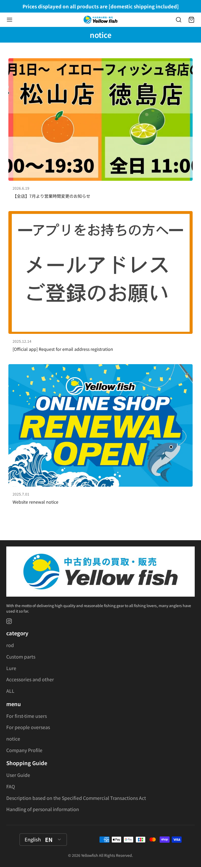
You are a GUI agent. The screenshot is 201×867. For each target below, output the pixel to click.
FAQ (10, 786)
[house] (100, 20)
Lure (11, 668)
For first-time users (26, 716)
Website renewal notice (100, 436)
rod (10, 645)
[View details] (100, 571)
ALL (10, 691)
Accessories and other (30, 679)
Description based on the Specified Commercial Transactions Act (76, 798)
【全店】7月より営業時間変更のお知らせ (100, 130)
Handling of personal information (42, 809)
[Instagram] (9, 621)
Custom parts (20, 656)
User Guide (18, 775)
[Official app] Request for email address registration (100, 283)
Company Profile (24, 750)
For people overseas (28, 727)
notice (13, 738)
